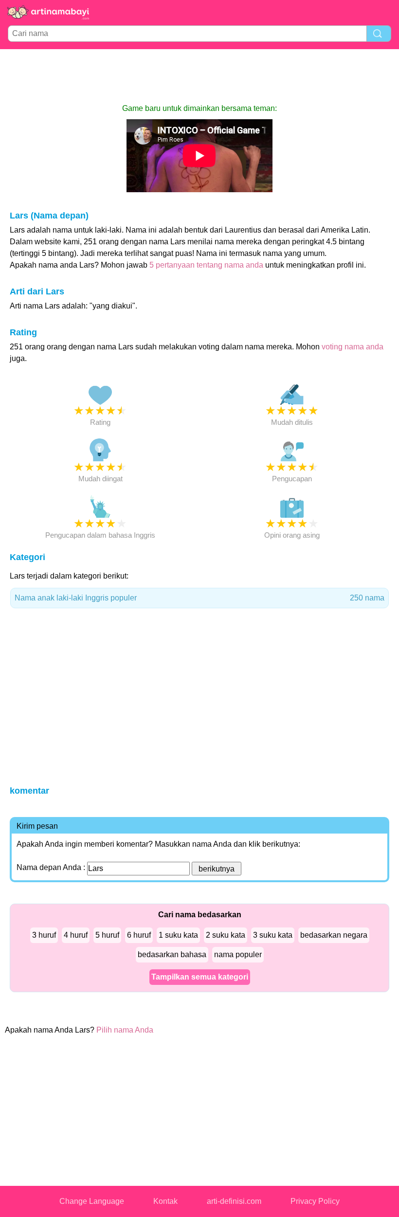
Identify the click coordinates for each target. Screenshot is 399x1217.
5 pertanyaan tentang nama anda (206, 265)
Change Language (91, 1201)
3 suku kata (272, 935)
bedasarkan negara (333, 935)
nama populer (238, 954)
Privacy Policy (315, 1201)
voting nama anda (352, 347)
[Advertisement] (199, 76)
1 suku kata (178, 935)
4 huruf (76, 935)
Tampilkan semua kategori (199, 977)
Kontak (165, 1201)
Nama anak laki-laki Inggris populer (199, 598)
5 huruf (107, 935)
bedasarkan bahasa (172, 954)
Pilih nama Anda (124, 1030)
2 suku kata (225, 935)
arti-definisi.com (234, 1201)
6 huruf (139, 935)
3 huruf (44, 935)
